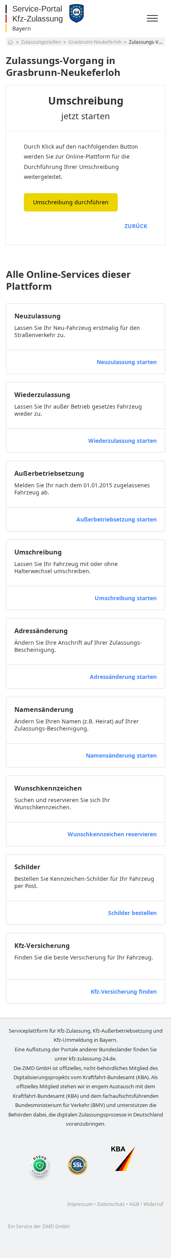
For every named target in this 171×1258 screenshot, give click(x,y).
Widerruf (153, 1204)
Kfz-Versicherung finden (124, 991)
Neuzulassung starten (127, 362)
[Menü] (153, 19)
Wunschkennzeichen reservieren (112, 834)
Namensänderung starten (121, 755)
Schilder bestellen (132, 913)
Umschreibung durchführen (71, 202)
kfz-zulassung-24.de (92, 1058)
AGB (134, 1204)
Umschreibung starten (126, 598)
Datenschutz (111, 1204)
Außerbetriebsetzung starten (116, 519)
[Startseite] (11, 42)
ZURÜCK (135, 226)
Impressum (80, 1204)
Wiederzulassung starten (122, 440)
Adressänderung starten (123, 676)
